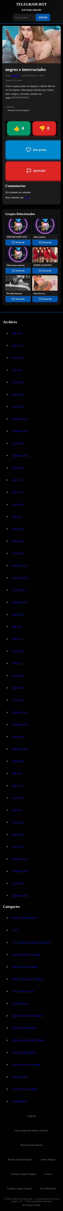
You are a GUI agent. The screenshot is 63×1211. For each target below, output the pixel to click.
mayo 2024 (17, 651)
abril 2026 (17, 370)
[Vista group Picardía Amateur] (18, 290)
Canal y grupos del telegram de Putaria (31, 942)
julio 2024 (17, 626)
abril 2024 (17, 663)
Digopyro (15, 75)
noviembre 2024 (20, 577)
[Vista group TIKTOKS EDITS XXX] (18, 233)
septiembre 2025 (20, 455)
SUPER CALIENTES (42, 265)
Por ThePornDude (48, 1188)
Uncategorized (19, 1101)
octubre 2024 (18, 590)
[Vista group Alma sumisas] (45, 233)
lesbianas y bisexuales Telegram (27, 1015)
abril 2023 (17, 810)
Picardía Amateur (14, 293)
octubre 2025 (18, 443)
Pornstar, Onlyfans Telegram (26, 1064)
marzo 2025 (18, 528)
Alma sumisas (39, 237)
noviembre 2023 (20, 724)
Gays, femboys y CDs (23, 991)
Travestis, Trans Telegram (24, 1089)
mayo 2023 (17, 797)
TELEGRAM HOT (31, 4)
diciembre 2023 (19, 712)
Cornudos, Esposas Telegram (26, 954)
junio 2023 (17, 785)
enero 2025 (17, 553)
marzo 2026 (18, 382)
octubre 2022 (18, 883)
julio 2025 (17, 480)
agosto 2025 (18, 467)
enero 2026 (17, 406)
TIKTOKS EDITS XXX (17, 237)
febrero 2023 (18, 834)
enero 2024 (17, 700)
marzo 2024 (18, 675)
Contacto (48, 1174)
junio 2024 (17, 639)
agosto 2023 (18, 761)
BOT (16, 930)
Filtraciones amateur (16, 265)
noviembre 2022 (20, 871)
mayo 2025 (17, 504)
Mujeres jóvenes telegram (24, 1028)
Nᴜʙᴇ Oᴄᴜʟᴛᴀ (39, 293)
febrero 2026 (18, 394)
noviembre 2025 (20, 431)
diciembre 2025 (19, 418)
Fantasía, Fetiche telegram (18, 110)
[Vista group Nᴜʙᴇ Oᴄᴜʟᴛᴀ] (45, 290)
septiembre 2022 (20, 895)
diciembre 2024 (19, 565)
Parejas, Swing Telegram (24, 1052)
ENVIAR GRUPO (31, 10)
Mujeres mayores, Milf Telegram (28, 1040)
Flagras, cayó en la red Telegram (28, 979)
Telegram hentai (20, 1076)
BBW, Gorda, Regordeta (24, 918)
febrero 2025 (18, 541)
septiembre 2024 (20, 602)
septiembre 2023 (20, 749)
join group (19, 242)
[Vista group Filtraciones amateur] (18, 261)
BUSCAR (43, 17)
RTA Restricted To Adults (31, 1205)
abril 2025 (17, 516)
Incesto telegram (20, 1003)
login (26, 197)
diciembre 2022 (19, 859)
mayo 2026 (17, 357)
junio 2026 (17, 345)
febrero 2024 (18, 687)
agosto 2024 (18, 614)
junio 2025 (17, 492)
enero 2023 (17, 846)
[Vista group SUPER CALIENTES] (45, 261)
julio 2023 (17, 773)
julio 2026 (17, 333)
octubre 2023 (18, 736)
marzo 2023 (18, 822)
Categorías (31, 1116)
